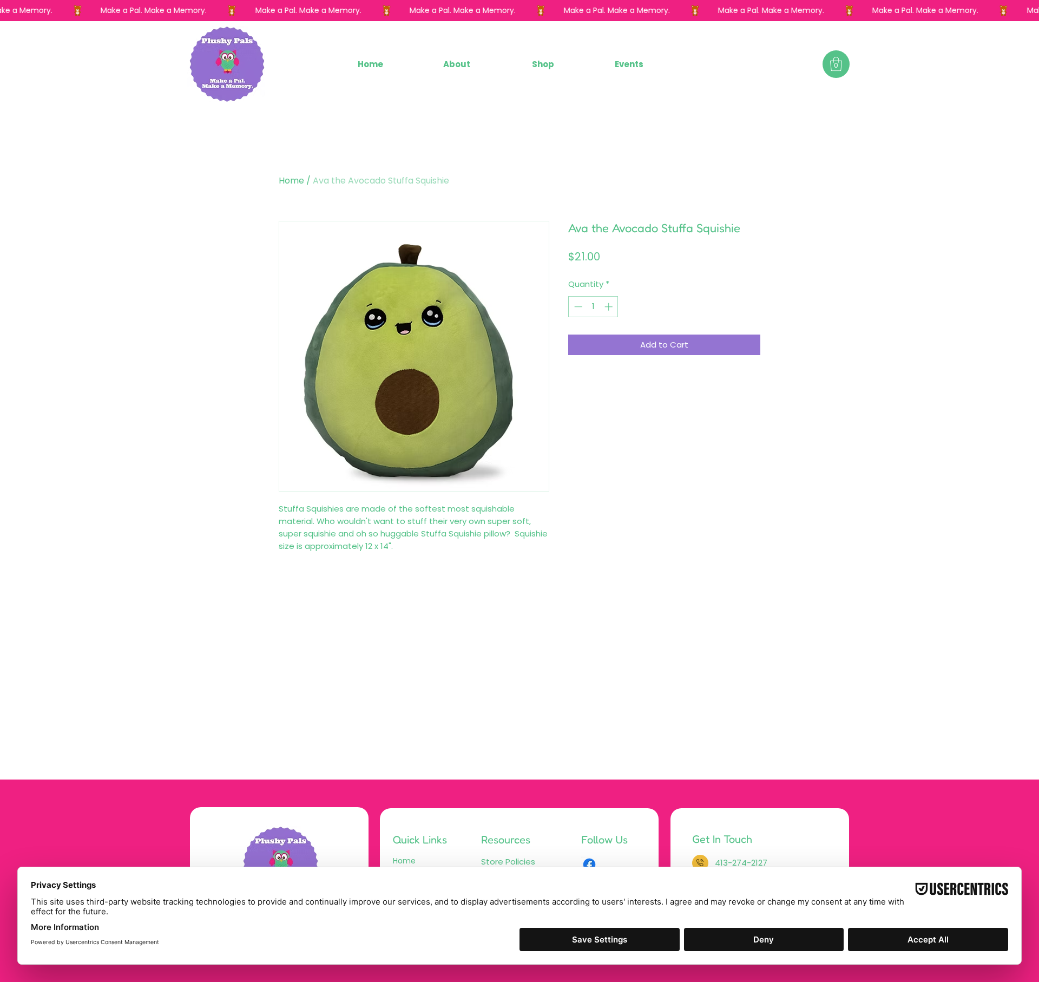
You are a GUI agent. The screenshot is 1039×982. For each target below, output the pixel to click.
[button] (542, 64)
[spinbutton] (593, 307)
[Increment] (609, 307)
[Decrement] (577, 307)
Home (291, 180)
